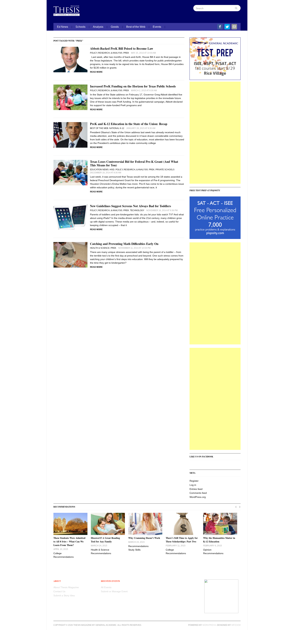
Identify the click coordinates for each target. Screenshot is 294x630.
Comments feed (198, 493)
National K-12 (116, 128)
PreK (126, 53)
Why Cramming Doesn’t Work (144, 538)
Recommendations (63, 557)
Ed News (62, 26)
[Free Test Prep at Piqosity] (215, 217)
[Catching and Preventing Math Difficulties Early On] (70, 254)
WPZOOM (236, 625)
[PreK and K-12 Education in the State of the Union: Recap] (70, 134)
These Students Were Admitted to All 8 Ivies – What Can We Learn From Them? (69, 541)
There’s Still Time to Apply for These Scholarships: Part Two (182, 539)
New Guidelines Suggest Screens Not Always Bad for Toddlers (130, 206)
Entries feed (196, 489)
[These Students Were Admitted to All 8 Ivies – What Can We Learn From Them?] (70, 524)
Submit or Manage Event (114, 591)
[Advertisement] (215, 133)
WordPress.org (198, 497)
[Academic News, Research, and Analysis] (70, 9)
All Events (106, 587)
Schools (80, 26)
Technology (137, 210)
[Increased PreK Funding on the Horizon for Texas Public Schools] (70, 97)
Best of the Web (135, 26)
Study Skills (134, 549)
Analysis (98, 26)
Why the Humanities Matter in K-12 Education (219, 539)
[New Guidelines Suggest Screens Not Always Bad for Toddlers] (70, 216)
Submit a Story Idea (64, 595)
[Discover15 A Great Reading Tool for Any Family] (108, 524)
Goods (115, 26)
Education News (99, 169)
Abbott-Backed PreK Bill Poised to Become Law (121, 48)
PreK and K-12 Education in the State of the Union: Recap (128, 124)
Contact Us (59, 591)
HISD (112, 169)
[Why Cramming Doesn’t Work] (145, 524)
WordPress (209, 625)
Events (157, 26)
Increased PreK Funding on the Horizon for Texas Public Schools (133, 86)
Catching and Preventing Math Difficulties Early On (124, 244)
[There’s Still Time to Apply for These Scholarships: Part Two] (183, 524)
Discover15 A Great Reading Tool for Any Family (105, 539)
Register (194, 480)
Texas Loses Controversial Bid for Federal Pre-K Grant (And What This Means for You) (134, 163)
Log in (193, 485)
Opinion (207, 549)
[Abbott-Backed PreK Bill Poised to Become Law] (70, 59)
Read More (96, 72)
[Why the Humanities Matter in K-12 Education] (220, 524)
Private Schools (165, 169)
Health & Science (100, 248)
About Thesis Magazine (66, 587)
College (57, 553)
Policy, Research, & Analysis (106, 53)
